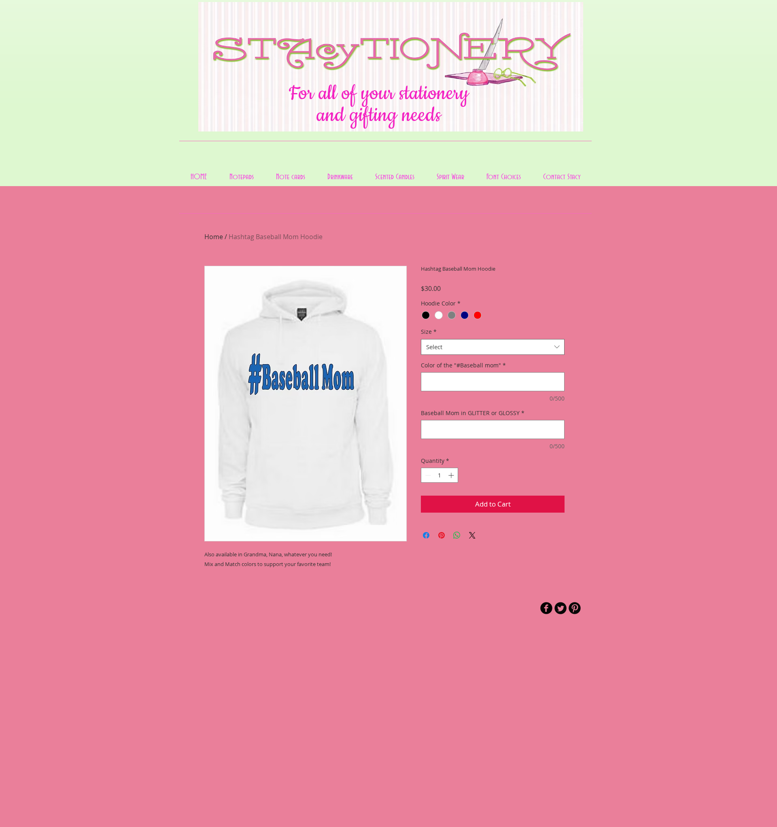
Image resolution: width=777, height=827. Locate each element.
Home (213, 236)
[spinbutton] (439, 475)
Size (429, 331)
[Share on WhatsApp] (457, 535)
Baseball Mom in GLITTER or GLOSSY (472, 413)
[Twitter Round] (560, 608)
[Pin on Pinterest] (441, 535)
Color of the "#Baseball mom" (463, 365)
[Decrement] (427, 475)
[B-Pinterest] (575, 608)
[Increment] (452, 475)
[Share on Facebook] (426, 535)
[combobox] (493, 347)
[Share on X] (472, 535)
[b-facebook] (546, 608)
